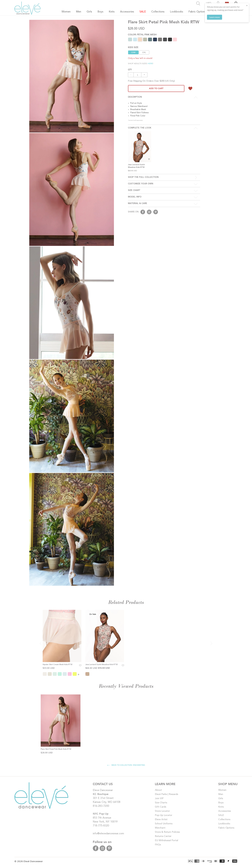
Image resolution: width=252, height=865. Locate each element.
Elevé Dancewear (33, 861)
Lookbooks (224, 823)
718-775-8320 (101, 825)
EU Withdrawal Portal (166, 840)
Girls (220, 798)
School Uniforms (163, 823)
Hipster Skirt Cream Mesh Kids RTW (57, 664)
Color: (142, 34)
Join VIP (159, 798)
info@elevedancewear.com (108, 833)
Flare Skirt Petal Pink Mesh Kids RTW (56, 749)
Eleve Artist (161, 819)
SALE (221, 815)
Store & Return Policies (167, 832)
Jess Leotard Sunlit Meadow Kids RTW (101, 664)
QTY (130, 69)
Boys (221, 802)
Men (220, 794)
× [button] (247, 5)
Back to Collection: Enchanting (128, 765)
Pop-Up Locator (163, 815)
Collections (224, 819)
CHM (133, 52)
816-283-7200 (101, 806)
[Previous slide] (41, 643)
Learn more (214, 17)
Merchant (160, 828)
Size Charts (161, 802)
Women (222, 790)
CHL (144, 52)
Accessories (224, 811)
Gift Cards (160, 807)
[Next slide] (211, 643)
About (158, 790)
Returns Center (163, 836)
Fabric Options (226, 828)
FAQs (158, 844)
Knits (221, 807)
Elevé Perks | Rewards (166, 794)
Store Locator (162, 811)
